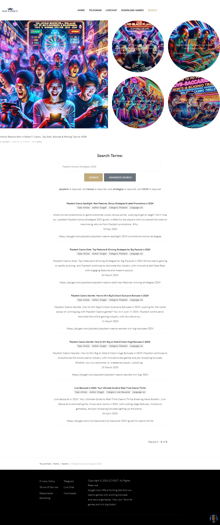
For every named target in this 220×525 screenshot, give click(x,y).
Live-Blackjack (138, 39)
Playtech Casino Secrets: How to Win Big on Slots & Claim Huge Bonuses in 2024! (110, 341)
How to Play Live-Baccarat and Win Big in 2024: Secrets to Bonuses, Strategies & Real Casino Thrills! (194, 102)
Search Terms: (110, 155)
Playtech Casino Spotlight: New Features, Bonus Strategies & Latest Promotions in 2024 (110, 203)
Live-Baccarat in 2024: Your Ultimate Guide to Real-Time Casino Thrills (110, 387)
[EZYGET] (10, 10)
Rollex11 (5, 132)
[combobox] (110, 166)
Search (94, 177)
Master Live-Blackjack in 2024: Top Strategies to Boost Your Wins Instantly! (138, 46)
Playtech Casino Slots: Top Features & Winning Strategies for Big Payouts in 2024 (110, 249)
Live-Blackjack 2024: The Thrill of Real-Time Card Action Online (138, 102)
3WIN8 (194, 39)
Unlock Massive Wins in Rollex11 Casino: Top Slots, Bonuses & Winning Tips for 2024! (43, 136)
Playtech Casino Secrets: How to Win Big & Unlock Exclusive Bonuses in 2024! (110, 295)
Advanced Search (120, 177)
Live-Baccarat (194, 94)
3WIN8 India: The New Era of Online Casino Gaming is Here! (194, 46)
